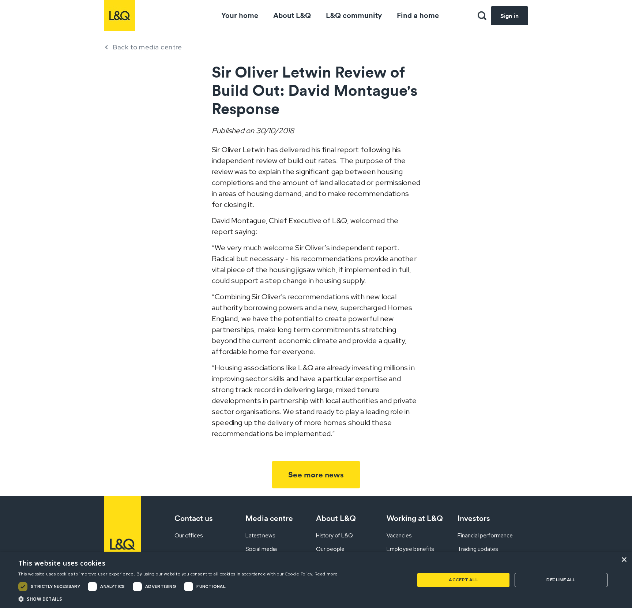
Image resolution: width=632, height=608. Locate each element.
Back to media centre (147, 47)
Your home (239, 15)
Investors (474, 518)
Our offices (188, 535)
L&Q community (354, 15)
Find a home (418, 15)
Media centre (269, 518)
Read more (326, 574)
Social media (261, 549)
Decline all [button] (560, 580)
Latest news (260, 535)
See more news (316, 475)
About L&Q (292, 15)
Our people (330, 549)
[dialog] (316, 580)
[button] (482, 15)
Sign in (509, 15)
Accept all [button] (463, 580)
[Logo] (119, 15)
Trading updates (478, 549)
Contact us (193, 518)
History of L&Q (334, 535)
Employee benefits (410, 549)
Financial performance (485, 535)
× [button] (624, 560)
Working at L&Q (415, 518)
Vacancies (399, 535)
